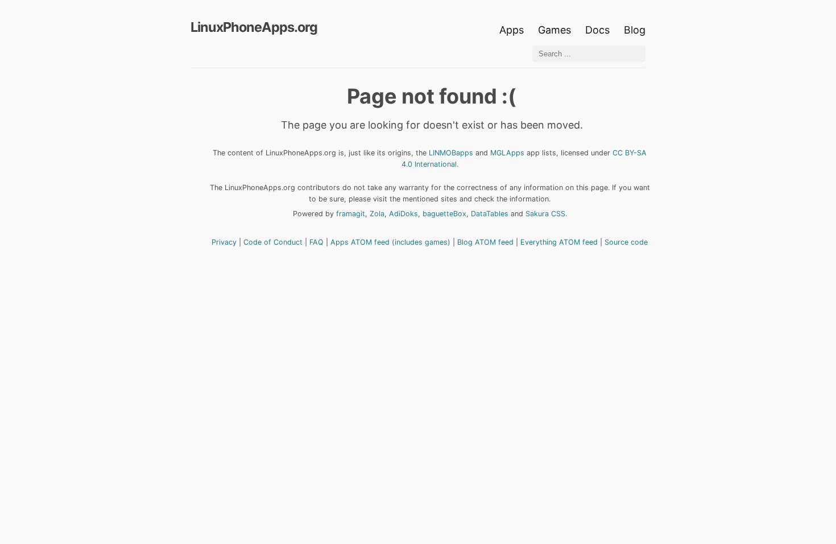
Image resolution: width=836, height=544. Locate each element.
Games (554, 30)
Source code (626, 242)
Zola (377, 213)
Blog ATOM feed (485, 242)
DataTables (489, 213)
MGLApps (507, 153)
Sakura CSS (545, 213)
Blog (634, 30)
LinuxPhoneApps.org (254, 27)
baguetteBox (444, 213)
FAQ (316, 242)
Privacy (224, 242)
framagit (350, 213)
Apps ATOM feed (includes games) (390, 242)
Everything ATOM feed (559, 242)
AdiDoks (403, 213)
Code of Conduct (273, 242)
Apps (511, 30)
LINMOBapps (451, 153)
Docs (598, 30)
